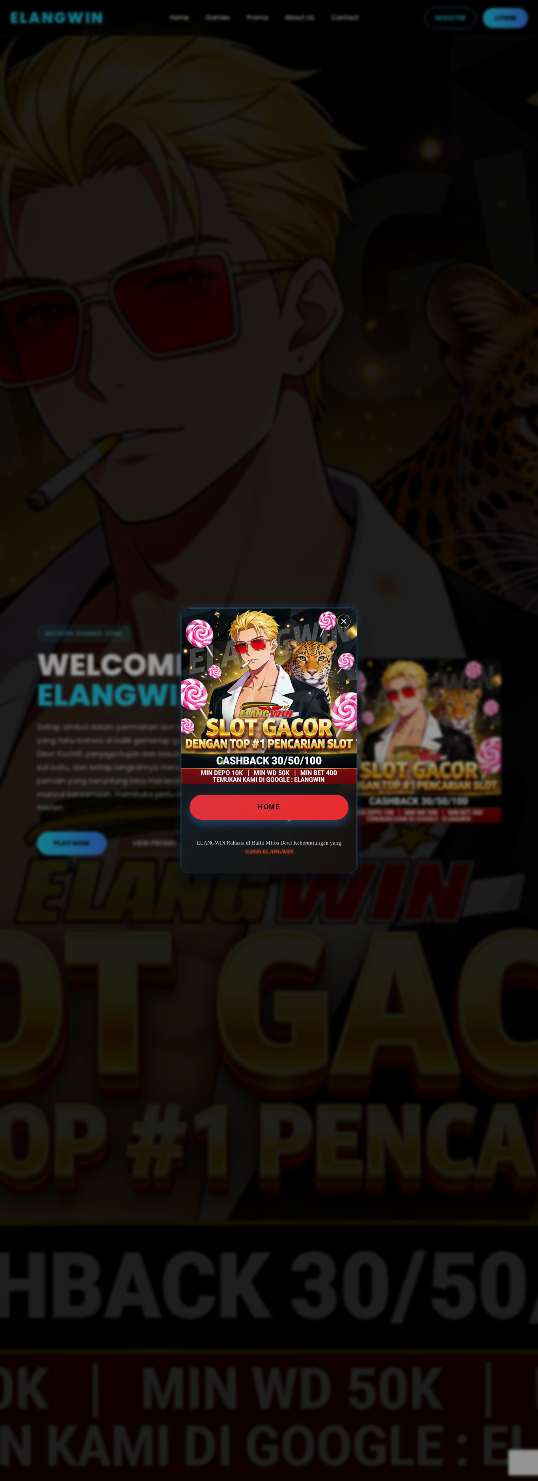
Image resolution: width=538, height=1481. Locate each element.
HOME (269, 807)
